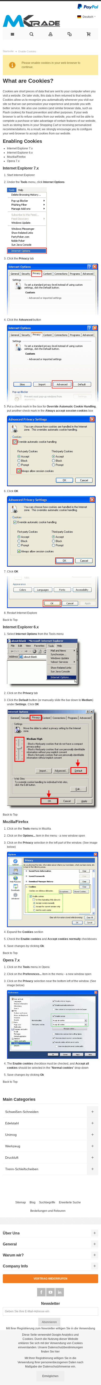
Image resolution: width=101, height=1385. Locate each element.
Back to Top (10, 620)
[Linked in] (59, 1292)
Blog (32, 1202)
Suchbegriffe (47, 1202)
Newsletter (50, 1304)
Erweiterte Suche (70, 1202)
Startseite (8, 51)
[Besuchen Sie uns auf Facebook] (41, 1292)
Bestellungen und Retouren (48, 1210)
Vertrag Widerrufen (50, 1278)
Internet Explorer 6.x (20, 152)
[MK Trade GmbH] (31, 21)
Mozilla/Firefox (16, 156)
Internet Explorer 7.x (20, 148)
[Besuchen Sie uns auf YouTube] (50, 1292)
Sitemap (20, 1202)
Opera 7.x (13, 161)
